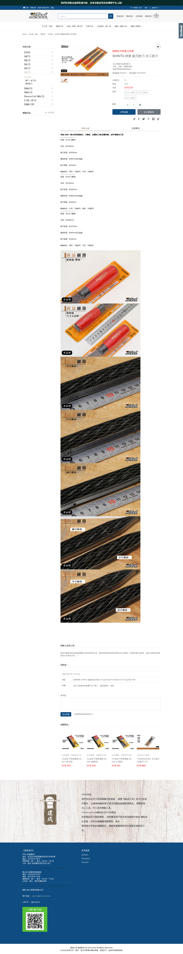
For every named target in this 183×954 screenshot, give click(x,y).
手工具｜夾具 (47, 26)
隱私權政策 (86, 858)
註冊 (145, 8)
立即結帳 (124, 112)
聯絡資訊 (129, 16)
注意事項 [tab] (136, 128)
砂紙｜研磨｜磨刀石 (75, 26)
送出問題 (66, 714)
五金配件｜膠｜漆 (104, 26)
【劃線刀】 (28, 88)
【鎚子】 (27, 68)
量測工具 (59, 26)
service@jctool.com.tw (41, 896)
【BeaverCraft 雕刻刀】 (34, 96)
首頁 (27, 8)
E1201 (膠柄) (142, 92)
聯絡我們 (85, 862)
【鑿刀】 (27, 60)
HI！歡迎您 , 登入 (136, 8)
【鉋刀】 (27, 64)
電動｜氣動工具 (121, 26)
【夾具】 (27, 52)
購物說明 (120, 16)
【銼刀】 (27, 72)
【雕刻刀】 (28, 92)
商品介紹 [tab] (86, 128)
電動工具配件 (136, 26)
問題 (64, 695)
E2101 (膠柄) (130, 98)
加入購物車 (149, 112)
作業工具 (89, 26)
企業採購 (139, 16)
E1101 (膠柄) (130, 92)
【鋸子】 (27, 56)
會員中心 (155, 8)
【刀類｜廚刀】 (30, 100)
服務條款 (85, 855)
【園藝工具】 (29, 104)
